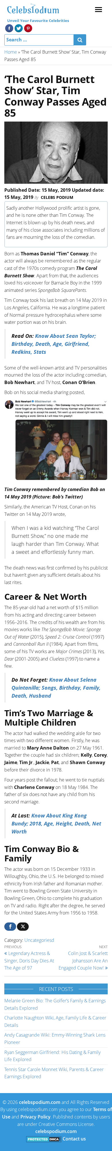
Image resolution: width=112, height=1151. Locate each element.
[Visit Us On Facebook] (9, 28)
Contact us (74, 1139)
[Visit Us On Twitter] (18, 28)
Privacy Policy (35, 1117)
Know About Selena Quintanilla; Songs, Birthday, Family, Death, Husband (56, 687)
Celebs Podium (57, 197)
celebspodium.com (39, 1102)
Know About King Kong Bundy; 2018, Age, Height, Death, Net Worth (56, 823)
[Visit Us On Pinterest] (28, 28)
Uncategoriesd (39, 940)
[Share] (10, 926)
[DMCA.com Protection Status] (43, 1139)
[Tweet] (23, 926)
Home (10, 52)
